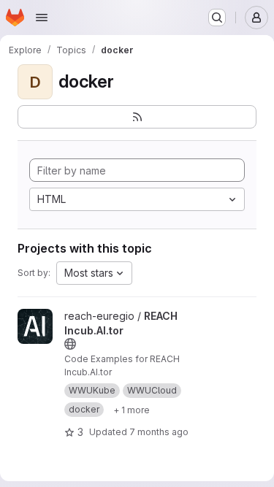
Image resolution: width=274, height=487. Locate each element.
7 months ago (159, 431)
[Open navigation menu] (41, 17)
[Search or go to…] (217, 17)
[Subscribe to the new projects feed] (137, 117)
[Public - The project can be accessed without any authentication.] (70, 344)
